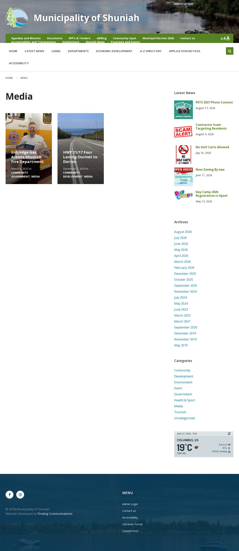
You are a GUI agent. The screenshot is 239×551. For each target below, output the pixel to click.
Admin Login (130, 504)
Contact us (187, 38)
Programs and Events (125, 42)
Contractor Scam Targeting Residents (211, 126)
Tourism (180, 412)
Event (178, 388)
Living (56, 51)
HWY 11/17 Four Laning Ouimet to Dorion (80, 157)
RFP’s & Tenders (79, 38)
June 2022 (181, 309)
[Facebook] (9, 495)
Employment (70, 42)
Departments (78, 51)
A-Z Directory (151, 51)
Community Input (124, 38)
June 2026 (181, 244)
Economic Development (114, 51)
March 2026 (182, 262)
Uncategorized (184, 418)
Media (35, 176)
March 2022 (182, 315)
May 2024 (181, 303)
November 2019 (185, 339)
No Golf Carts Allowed (212, 147)
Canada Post (130, 531)
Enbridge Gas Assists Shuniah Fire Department (27, 157)
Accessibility (19, 63)
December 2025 (185, 274)
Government (20, 176)
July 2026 (180, 238)
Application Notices (184, 51)
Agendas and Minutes (26, 38)
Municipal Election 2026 (158, 38)
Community (19, 172)
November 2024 (185, 291)
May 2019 (181, 345)
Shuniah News (95, 42)
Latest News (34, 51)
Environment (183, 382)
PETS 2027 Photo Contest (214, 102)
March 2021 (182, 321)
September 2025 (185, 286)
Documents (55, 38)
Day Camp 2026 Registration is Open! (212, 194)
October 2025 (183, 280)
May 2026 (181, 250)
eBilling (102, 38)
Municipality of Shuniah (86, 18)
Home (13, 51)
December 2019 (185, 333)
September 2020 (185, 327)
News (24, 78)
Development (73, 176)
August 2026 (183, 232)
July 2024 (180, 297)
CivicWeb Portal (132, 524)
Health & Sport (184, 400)
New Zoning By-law (210, 169)
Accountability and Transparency (33, 42)
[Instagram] (20, 495)
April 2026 (181, 256)
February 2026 (184, 268)
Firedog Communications (55, 514)
